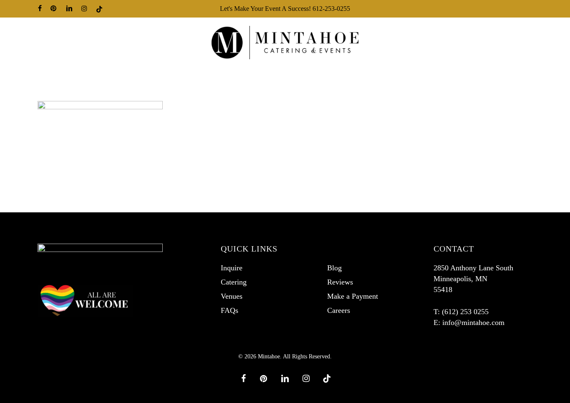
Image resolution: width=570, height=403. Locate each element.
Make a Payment (352, 296)
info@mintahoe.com (473, 322)
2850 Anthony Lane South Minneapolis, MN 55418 (473, 279)
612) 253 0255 (466, 311)
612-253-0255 (331, 8)
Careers (338, 310)
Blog (334, 268)
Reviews (340, 282)
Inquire (231, 268)
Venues (231, 296)
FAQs (229, 310)
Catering (234, 282)
